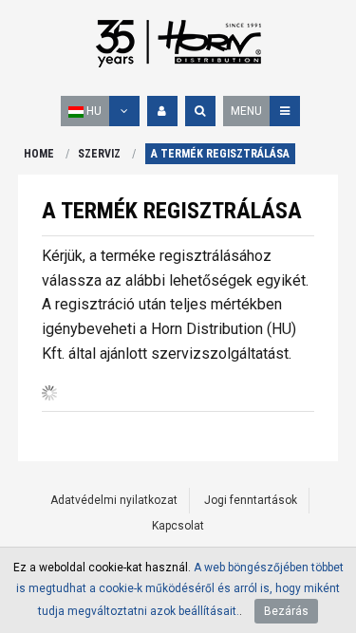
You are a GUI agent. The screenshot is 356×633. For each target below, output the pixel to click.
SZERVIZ (99, 153)
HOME (39, 153)
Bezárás (286, 611)
